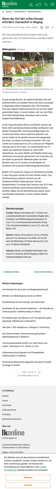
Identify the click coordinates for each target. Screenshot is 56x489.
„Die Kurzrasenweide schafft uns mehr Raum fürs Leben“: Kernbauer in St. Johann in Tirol (25, 344)
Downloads (6, 405)
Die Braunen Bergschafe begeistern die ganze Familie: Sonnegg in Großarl (27, 363)
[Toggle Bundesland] (38, 4)
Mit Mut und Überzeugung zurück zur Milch (22, 296)
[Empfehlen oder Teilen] (52, 27)
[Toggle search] (46, 4)
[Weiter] (48, 64)
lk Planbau (6, 414)
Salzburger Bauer (9, 410)
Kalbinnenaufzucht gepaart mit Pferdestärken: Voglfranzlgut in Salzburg (23, 354)
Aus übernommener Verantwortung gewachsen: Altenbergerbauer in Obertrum (24, 335)
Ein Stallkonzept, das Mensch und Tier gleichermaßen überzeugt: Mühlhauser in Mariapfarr (26, 319)
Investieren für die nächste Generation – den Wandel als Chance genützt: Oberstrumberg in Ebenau (27, 310)
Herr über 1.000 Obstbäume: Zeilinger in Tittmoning (25, 327)
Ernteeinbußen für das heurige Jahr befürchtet (23, 302)
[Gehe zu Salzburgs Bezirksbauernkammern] (31, 4)
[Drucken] (41, 27)
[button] (52, 4)
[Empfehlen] (47, 27)
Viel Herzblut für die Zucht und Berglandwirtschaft (25, 289)
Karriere (5, 396)
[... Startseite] (9, 4)
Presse (5, 401)
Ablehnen (28, 477)
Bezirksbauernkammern (11, 419)
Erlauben (28, 485)
